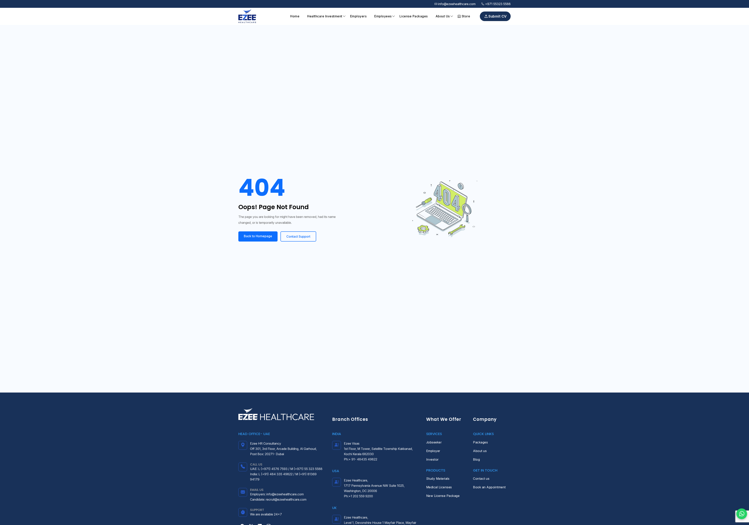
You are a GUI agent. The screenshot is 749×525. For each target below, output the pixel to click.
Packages (480, 442)
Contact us (481, 479)
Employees (383, 16)
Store (465, 16)
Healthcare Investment (324, 16)
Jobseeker (434, 442)
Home (294, 16)
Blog (476, 459)
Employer (433, 451)
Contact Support (298, 236)
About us (480, 451)
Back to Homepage (258, 236)
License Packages (413, 16)
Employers (358, 16)
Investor (432, 459)
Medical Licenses (439, 487)
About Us (443, 16)
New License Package (443, 496)
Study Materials (438, 479)
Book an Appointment (489, 487)
